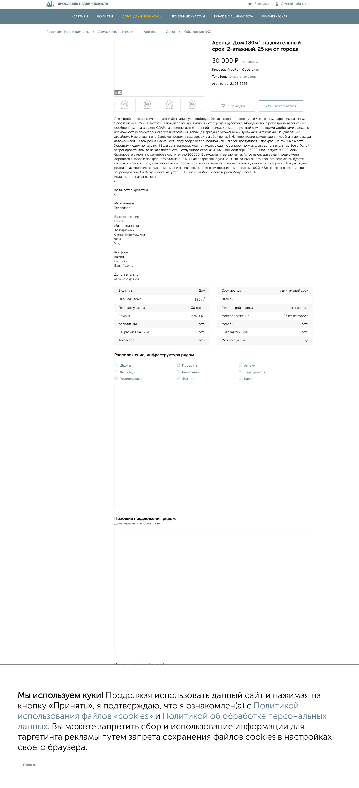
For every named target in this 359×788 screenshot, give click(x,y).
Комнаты (105, 16)
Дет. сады (127, 372)
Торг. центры (254, 372)
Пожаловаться (285, 106)
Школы (125, 365)
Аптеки (249, 365)
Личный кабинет (293, 4)
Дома (170, 32)
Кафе (247, 379)
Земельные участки (188, 16)
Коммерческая (274, 16)
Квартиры (80, 16)
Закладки (262, 4)
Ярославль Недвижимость (68, 32)
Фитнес (187, 379)
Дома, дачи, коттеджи (116, 32)
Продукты (189, 365)
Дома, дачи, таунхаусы (142, 16)
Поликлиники (130, 379)
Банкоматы (190, 372)
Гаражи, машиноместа (233, 16)
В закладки (236, 106)
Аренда (150, 32)
